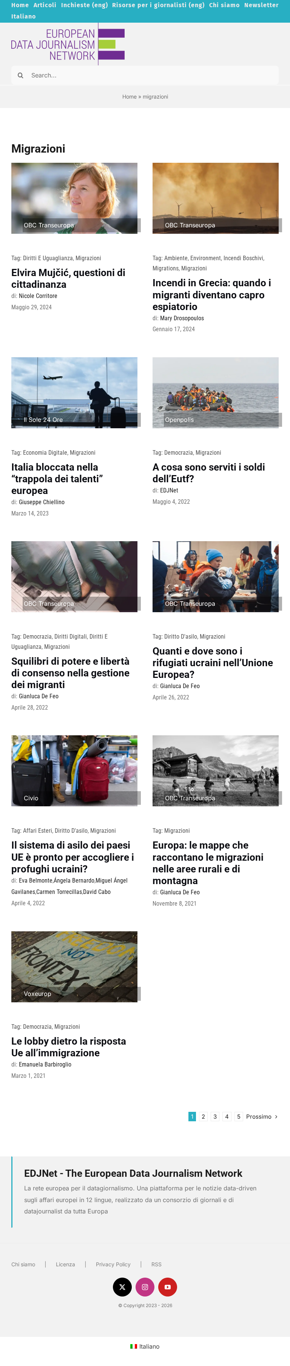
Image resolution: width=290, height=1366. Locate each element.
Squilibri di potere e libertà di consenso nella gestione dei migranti (70, 673)
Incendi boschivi (243, 258)
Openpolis (179, 419)
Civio (31, 798)
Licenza (65, 1264)
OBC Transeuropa (49, 225)
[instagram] (145, 1287)
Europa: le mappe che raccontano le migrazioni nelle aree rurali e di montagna (208, 863)
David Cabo (97, 891)
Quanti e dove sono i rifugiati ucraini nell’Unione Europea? (213, 662)
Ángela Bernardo (74, 880)
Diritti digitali (70, 636)
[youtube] (167, 1287)
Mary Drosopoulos (182, 318)
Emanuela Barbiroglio (45, 1064)
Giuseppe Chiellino (42, 502)
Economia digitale (45, 452)
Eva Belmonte (35, 880)
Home (129, 96)
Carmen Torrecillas (59, 891)
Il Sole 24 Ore (43, 419)
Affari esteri (37, 830)
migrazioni (88, 258)
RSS (156, 1264)
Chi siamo (23, 1264)
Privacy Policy (113, 1264)
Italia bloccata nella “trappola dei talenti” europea (57, 479)
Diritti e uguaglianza (48, 258)
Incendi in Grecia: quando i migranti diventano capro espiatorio (212, 294)
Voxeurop (37, 993)
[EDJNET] (68, 25)
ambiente (176, 258)
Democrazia (178, 452)
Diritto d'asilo (180, 636)
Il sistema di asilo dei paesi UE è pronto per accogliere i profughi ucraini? (72, 857)
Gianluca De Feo (39, 696)
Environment (205, 258)
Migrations (166, 268)
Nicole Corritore (38, 295)
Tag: (17, 258)
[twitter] (122, 1287)
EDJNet (169, 490)
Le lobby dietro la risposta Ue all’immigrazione (68, 1047)
